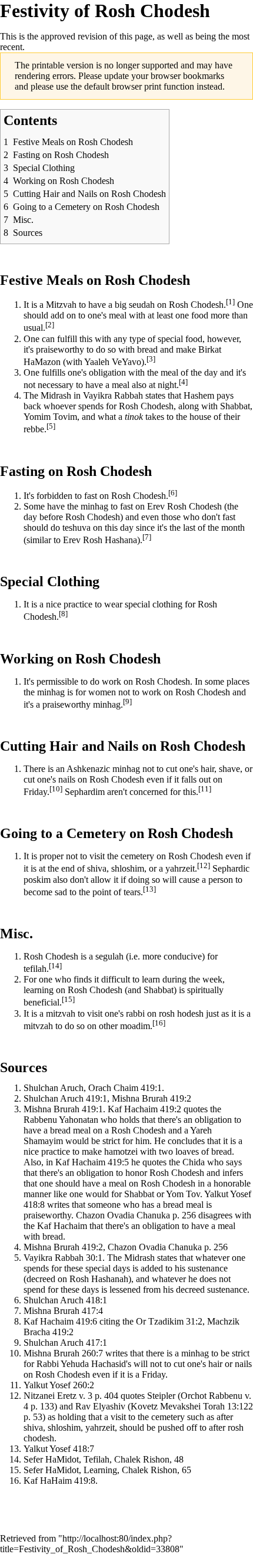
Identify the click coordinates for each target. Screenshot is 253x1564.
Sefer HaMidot (51, 1459)
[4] (183, 381)
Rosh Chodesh (109, 471)
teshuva (76, 528)
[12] (203, 865)
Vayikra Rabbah (113, 395)
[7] (146, 537)
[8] (63, 613)
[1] (230, 301)
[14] (55, 965)
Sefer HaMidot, (52, 1470)
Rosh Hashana (110, 540)
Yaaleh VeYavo (112, 362)
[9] (127, 701)
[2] (49, 324)
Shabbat (235, 406)
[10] (55, 788)
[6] (172, 492)
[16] (158, 1022)
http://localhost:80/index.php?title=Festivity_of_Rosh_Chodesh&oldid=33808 (89, 1543)
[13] (149, 889)
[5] (50, 426)
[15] (68, 999)
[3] (151, 358)
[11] (204, 788)
